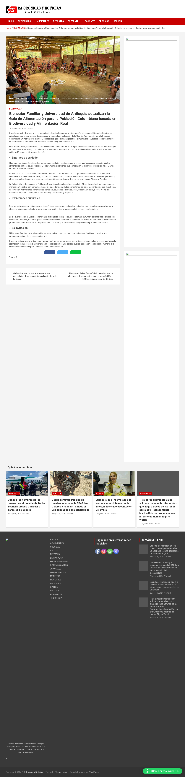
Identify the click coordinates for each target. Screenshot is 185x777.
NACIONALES (14, 493)
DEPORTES (58, 21)
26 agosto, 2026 (15, 513)
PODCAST (90, 21)
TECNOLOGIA (56, 598)
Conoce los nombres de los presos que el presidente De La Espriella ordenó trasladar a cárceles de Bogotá (26, 504)
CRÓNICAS (104, 21)
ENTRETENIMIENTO (59, 561)
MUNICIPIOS (55, 580)
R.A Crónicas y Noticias (32, 772)
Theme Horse (61, 772)
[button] (162, 771)
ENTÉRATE (73, 21)
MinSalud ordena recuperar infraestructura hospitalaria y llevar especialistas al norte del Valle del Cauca (35, 276)
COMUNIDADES (57, 543)
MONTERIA (57, 493)
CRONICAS (55, 547)
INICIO (11, 21)
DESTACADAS (15, 109)
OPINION (99, 493)
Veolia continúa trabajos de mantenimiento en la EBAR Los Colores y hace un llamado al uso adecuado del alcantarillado (70, 504)
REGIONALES (24, 21)
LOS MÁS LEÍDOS (58, 572)
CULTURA (54, 550)
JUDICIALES (43, 21)
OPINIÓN (117, 21)
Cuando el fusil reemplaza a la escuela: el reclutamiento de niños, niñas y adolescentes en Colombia (113, 504)
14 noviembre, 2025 (17, 128)
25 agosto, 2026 (58, 513)
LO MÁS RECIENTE (152, 540)
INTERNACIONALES (59, 565)
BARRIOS (54, 539)
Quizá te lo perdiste (20, 467)
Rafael (30, 128)
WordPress (94, 772)
